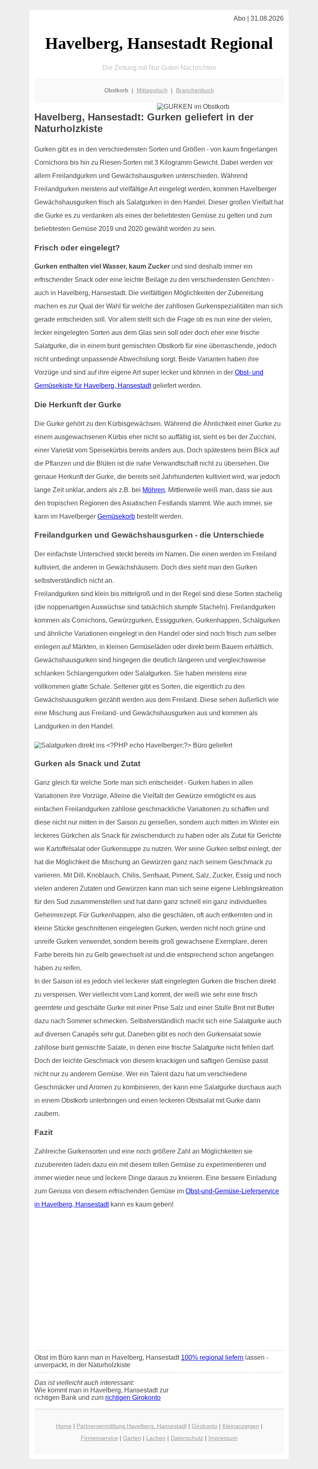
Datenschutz (187, 1438)
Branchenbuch (195, 90)
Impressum (223, 1438)
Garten (132, 1438)
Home (64, 1426)
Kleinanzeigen (240, 1426)
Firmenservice (99, 1438)
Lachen (156, 1438)
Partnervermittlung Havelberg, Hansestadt (132, 1426)
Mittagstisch (152, 90)
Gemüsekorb (116, 516)
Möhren (153, 489)
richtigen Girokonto (133, 1397)
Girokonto (204, 1426)
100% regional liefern (212, 1357)
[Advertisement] (159, 1282)
